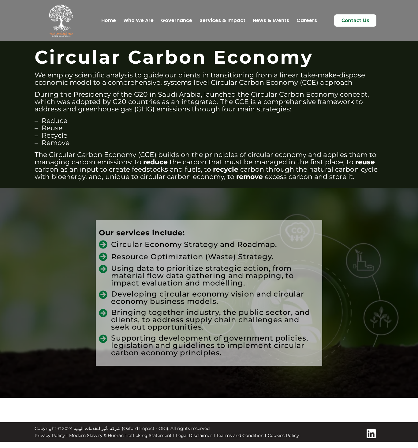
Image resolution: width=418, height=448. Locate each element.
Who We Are (138, 20)
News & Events (271, 20)
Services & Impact (222, 20)
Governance (176, 20)
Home (108, 20)
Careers (307, 20)
